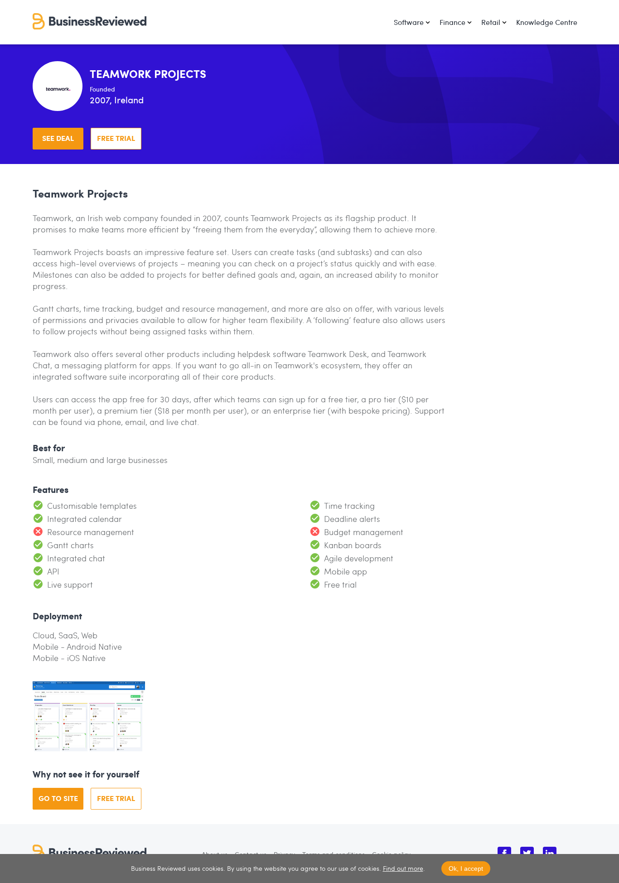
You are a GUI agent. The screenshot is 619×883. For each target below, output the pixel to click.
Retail (490, 22)
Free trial (116, 138)
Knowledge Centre (546, 22)
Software (409, 22)
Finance (452, 22)
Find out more (403, 868)
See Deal (58, 138)
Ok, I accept (466, 868)
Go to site (58, 798)
